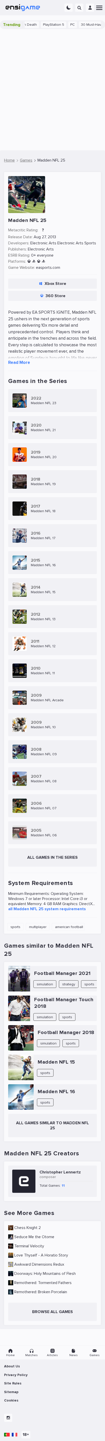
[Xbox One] (39, 261)
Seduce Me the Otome (34, 1236)
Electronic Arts (43, 243)
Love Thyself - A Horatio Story (41, 1255)
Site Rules (12, 1383)
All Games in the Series (52, 857)
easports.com (48, 267)
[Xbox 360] (29, 261)
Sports (15, 927)
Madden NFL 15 (56, 1062)
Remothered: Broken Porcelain (40, 1291)
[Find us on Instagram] (8, 1418)
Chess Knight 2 (27, 1227)
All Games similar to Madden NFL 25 (52, 1125)
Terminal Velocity (29, 1246)
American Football (69, 927)
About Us (12, 1366)
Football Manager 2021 (62, 973)
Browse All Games (52, 1311)
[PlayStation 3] (34, 261)
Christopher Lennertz (60, 1172)
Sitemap (11, 1392)
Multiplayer (37, 927)
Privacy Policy (16, 1375)
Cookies (11, 1400)
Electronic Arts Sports (76, 243)
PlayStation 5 (44, 24)
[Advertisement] (52, 89)
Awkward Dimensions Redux (39, 1264)
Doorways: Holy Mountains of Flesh (45, 1273)
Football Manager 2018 (66, 1032)
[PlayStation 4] (43, 261)
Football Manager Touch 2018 (63, 1003)
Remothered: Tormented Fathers (43, 1282)
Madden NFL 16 (56, 1092)
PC (63, 24)
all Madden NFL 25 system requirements (47, 908)
